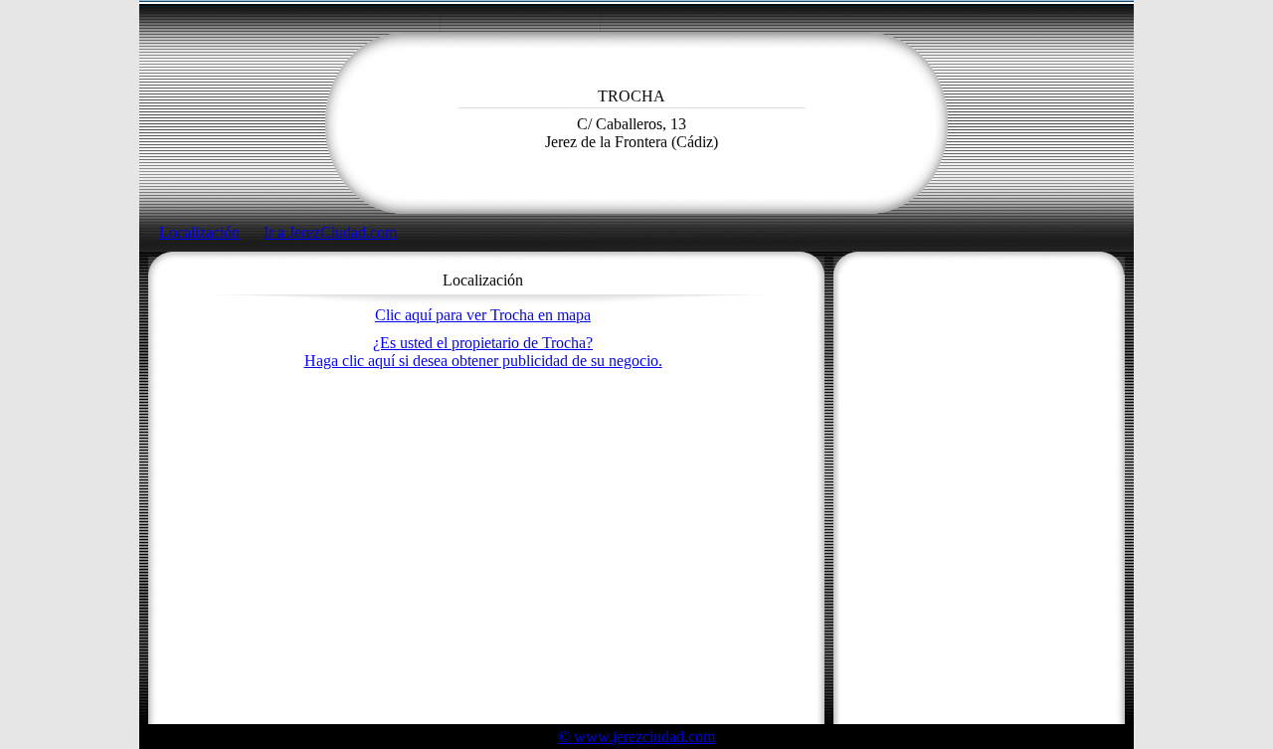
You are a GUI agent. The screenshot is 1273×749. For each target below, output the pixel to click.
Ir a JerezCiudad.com (330, 232)
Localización (199, 232)
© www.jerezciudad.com (636, 736)
